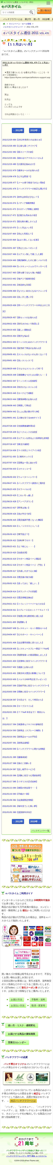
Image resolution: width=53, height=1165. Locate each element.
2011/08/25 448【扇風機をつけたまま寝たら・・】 (25, 375)
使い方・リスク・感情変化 (21, 1025)
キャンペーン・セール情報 (20, 24)
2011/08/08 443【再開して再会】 (17, 405)
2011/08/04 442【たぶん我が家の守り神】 (21, 411)
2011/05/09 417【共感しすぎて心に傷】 (20, 571)
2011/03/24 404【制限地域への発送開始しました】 (25, 655)
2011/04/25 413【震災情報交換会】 (18, 597)
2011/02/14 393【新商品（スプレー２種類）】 (23, 730)
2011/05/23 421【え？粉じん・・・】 (19, 546)
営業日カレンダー (17, 1042)
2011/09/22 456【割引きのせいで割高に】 (21, 324)
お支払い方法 (17, 1005)
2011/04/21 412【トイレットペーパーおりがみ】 (24, 604)
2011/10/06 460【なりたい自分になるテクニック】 (25, 291)
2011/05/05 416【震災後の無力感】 (18, 577)
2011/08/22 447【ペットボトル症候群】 (20, 381)
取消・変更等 (38, 1005)
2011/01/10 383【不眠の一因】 (16, 794)
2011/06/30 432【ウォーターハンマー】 (20, 477)
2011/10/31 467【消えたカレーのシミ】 (20, 248)
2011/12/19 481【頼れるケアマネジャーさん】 (23, 158)
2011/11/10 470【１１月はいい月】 (18, 227)
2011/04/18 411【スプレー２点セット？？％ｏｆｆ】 (26, 610)
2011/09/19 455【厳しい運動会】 (17, 330)
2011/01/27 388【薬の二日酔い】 (17, 763)
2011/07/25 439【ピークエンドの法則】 (20, 432)
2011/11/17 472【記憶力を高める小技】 (20, 215)
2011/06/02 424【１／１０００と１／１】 (21, 526)
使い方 (36, 19)
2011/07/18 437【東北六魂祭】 (16, 444)
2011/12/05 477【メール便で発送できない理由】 (24, 182)
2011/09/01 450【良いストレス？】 (18, 360)
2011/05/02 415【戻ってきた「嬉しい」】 (21, 583)
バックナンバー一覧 (40, 831)
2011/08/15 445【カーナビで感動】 (18, 393)
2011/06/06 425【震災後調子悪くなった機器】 (23, 520)
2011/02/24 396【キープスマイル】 (18, 706)
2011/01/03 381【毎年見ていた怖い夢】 (20, 806)
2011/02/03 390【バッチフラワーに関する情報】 (24, 749)
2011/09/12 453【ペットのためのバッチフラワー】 (25, 342)
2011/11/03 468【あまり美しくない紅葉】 (21, 240)
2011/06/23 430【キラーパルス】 (17, 489)
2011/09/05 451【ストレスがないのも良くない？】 (25, 354)
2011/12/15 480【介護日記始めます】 (19, 164)
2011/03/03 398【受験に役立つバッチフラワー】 (24, 692)
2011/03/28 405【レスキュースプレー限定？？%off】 (26, 649)
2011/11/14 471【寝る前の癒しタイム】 (20, 221)
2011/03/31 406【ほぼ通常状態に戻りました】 (23, 642)
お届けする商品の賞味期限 (21, 1034)
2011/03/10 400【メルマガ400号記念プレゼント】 (24, 679)
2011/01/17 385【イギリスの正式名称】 (20, 781)
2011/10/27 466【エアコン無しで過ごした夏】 (23, 254)
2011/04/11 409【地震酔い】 (15, 622)
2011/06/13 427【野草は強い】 (16, 508)
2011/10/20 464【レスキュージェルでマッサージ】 (25, 266)
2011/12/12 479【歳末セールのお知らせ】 (21, 170)
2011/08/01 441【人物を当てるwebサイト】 (22, 418)
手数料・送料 (38, 999)
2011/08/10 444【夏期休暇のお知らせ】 (20, 399)
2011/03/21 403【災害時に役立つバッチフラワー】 (25, 661)
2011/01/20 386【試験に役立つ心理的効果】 (22, 775)
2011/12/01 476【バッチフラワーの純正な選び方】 (25, 189)
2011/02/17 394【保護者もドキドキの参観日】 (23, 724)
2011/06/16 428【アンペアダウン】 (18, 501)
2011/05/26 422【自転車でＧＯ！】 (18, 540)
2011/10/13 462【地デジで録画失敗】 (19, 279)
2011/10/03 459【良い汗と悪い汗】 (18, 297)
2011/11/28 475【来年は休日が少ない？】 (21, 197)
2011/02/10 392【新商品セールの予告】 (20, 737)
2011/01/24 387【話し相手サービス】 (19, 769)
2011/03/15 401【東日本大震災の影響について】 (24, 673)
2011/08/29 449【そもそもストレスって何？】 (23, 368)
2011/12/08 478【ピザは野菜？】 (17, 176)
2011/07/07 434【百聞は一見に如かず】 (20, 463)
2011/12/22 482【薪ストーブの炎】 (18, 152)
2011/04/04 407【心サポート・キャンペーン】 (23, 634)
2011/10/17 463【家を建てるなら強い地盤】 (22, 272)
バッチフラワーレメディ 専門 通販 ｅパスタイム (26, 1156)
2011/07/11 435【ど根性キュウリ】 (18, 456)
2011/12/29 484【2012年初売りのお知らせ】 (22, 140)
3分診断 (46, 19)
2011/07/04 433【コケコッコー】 (17, 469)
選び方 (28, 19)
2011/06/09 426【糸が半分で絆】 (17, 514)
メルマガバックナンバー (13, 27)
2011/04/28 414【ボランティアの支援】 (20, 591)
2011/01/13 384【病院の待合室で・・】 (20, 788)
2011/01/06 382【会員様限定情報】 (18, 800)
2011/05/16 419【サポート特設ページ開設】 (22, 559)
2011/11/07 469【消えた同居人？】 (18, 234)
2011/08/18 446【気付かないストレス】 (20, 387)
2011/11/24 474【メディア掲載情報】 (19, 203)
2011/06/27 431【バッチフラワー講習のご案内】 (24, 483)
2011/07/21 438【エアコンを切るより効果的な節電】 (26, 438)
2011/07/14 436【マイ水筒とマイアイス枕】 (22, 450)
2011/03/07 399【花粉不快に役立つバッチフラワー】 (26, 685)
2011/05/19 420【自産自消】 (15, 552)
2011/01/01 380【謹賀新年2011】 (17, 812)
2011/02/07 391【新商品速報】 (16, 743)
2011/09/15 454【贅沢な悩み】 (16, 336)
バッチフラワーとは (12, 19)
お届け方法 (16, 999)
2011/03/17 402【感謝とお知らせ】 (18, 667)
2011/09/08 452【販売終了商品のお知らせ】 (22, 348)
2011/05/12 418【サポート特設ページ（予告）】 (24, 565)
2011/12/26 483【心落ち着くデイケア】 (20, 146)
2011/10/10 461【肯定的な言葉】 (17, 285)
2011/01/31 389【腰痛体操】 (15, 757)
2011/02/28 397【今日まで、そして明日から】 (23, 700)
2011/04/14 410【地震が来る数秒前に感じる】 (23, 616)
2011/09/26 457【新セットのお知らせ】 (20, 317)
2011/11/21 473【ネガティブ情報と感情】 (21, 209)
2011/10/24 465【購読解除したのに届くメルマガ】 (25, 260)
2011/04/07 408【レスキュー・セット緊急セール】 (25, 628)
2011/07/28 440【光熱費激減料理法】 (19, 426)
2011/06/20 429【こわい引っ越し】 (18, 495)
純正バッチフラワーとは (23, 1101)
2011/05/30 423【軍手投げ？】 (16, 534)
